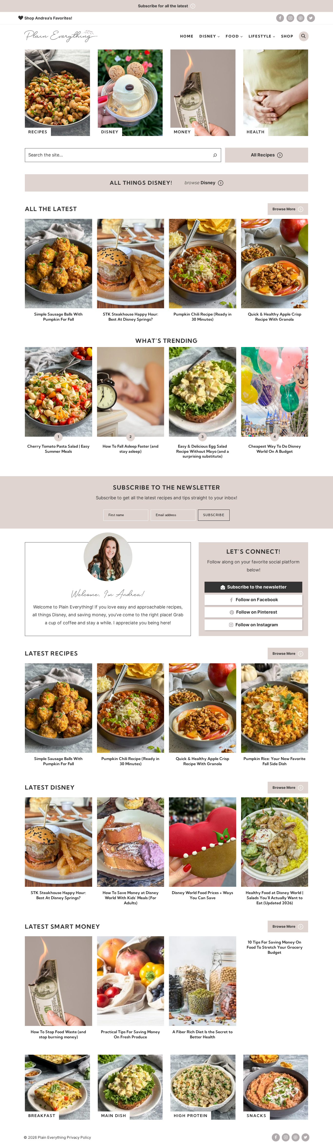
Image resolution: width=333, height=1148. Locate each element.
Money (182, 131)
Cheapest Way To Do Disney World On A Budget (274, 449)
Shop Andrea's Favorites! (48, 18)
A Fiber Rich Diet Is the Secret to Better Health (202, 1034)
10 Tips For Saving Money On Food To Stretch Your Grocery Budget (275, 947)
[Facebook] (280, 18)
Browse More (284, 209)
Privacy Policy (79, 1137)
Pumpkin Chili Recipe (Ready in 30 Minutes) (203, 317)
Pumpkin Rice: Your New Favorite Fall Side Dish (274, 761)
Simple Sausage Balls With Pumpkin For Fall (58, 317)
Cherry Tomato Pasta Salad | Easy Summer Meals (58, 449)
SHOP (287, 36)
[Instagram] (290, 18)
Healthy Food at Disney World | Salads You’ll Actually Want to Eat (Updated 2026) (274, 897)
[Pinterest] (300, 18)
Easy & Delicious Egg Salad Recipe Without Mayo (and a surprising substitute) (202, 451)
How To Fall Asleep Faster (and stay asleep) (130, 449)
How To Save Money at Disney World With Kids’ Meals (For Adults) (130, 897)
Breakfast (42, 1115)
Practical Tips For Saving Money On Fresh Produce (130, 1034)
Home (187, 36)
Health (256, 131)
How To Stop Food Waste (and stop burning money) (58, 1034)
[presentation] (58, 263)
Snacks (256, 1115)
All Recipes (263, 154)
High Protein (191, 1115)
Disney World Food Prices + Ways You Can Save (202, 895)
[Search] (215, 155)
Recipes (38, 131)
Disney (110, 131)
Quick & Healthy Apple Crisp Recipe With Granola (274, 317)
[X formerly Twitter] (311, 18)
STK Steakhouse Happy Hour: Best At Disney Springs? (130, 317)
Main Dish (113, 1115)
